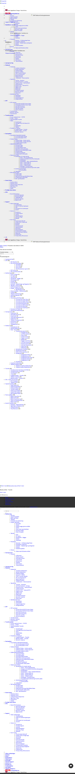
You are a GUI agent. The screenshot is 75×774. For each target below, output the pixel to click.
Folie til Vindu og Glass (21, 352)
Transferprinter (9, 115)
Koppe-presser (18, 53)
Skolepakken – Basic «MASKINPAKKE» (29, 161)
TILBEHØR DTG (18, 197)
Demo (6, 756)
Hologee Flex (24, 332)
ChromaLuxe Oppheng (21, 307)
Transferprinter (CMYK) (17, 371)
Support (7, 201)
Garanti (17, 209)
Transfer (7, 368)
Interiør (17, 44)
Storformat (13, 322)
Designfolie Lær (25, 356)
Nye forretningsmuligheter (21, 232)
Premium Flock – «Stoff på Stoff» (22, 83)
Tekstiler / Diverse (15, 285)
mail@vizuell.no (33, 507)
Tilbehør (12, 19)
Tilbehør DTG (14, 382)
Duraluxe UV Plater (15, 309)
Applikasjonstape (20, 350)
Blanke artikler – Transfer (21, 130)
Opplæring (17, 233)
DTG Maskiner (14, 381)
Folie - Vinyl (13, 329)
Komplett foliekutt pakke (21, 142)
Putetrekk (17, 38)
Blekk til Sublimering (16, 399)
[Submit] (0, 255)
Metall (16, 24)
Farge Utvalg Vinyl (19, 97)
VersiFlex (13, 277)
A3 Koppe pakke (19, 146)
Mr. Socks (17, 34)
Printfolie (18, 361)
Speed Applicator (19, 75)
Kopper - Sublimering (16, 288)
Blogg (6, 497)
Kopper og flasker (14, 21)
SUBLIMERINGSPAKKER (16, 144)
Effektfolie (23, 347)
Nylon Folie (18, 92)
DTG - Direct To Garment (11, 379)
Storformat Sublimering (16, 310)
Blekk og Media (13, 18)
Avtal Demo (18, 228)
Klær (16, 33)
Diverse (12, 46)
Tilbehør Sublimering (16, 293)
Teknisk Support (9, 501)
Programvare (18, 234)
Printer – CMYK (14, 118)
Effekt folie (17, 89)
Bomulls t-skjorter (19, 91)
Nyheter (7, 754)
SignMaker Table (14, 185)
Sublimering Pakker (15, 386)
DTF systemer (13, 102)
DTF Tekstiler (14, 262)
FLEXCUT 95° (24, 336)
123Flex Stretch (18, 84)
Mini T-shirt (3, 492)
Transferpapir (18, 122)
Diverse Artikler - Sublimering (18, 291)
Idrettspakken (23, 170)
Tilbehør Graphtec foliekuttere (23, 365)
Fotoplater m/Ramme (20, 41)
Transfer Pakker (14, 389)
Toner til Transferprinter (17, 400)
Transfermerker (13, 111)
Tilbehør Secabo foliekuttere (23, 367)
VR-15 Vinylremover (20, 74)
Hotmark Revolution (26, 345)
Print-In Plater (14, 274)
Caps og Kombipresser (16, 317)
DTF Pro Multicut (19, 109)
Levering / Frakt (18, 217)
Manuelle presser (15, 314)
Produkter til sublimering (16, 20)
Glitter (16, 26)
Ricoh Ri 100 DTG (19, 196)
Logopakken (18, 171)
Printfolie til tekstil (19, 90)
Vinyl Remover (14, 408)
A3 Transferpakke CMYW (21, 136)
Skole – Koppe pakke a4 (25, 162)
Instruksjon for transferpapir (21, 208)
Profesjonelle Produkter (20, 230)
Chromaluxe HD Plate (16, 298)
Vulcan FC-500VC (19, 71)
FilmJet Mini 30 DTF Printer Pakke (23, 105)
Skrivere (12, 15)
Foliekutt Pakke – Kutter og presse (23, 141)
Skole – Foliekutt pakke (25, 165)
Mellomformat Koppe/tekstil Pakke (23, 150)
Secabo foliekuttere (19, 69)
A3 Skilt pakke (18, 175)
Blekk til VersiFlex (15, 396)
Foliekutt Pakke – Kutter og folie (22, 140)
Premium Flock (25, 343)
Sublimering (8, 14)
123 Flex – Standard (19, 80)
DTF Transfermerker (16, 271)
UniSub (12, 292)
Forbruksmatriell (19, 225)
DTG (6, 192)
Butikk (5, 245)
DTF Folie (18, 266)
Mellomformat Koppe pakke (21, 149)
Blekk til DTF (14, 397)
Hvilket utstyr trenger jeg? (21, 222)
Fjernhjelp (8, 767)
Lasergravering (9, 63)
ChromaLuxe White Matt (22, 304)
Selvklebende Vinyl (14, 94)
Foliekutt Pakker (19, 70)
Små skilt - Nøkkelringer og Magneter (20, 284)
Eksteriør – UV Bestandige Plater (22, 40)
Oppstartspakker (14, 16)
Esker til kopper (18, 30)
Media (11, 120)
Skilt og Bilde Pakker (16, 393)
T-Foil (12, 374)
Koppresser (13, 316)
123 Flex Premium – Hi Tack (21, 81)
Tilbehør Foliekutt (15, 364)
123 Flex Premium (25, 342)
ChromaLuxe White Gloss (22, 302)
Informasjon (18, 60)
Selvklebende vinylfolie (21, 349)
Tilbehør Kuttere (19, 76)
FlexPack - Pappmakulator (17, 404)
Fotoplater (12, 39)
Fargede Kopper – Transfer (21, 129)
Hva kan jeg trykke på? (20, 220)
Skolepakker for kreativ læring (22, 156)
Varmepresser (9, 49)
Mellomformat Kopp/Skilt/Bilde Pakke (24, 176)
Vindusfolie (18, 96)
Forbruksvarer (13, 113)
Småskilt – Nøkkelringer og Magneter (23, 43)
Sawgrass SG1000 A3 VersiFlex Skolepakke (29, 158)
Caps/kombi (18, 56)
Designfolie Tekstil (25, 358)
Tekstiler (12, 31)
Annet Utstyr (8, 180)
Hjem (1, 245)
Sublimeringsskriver (16, 286)
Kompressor (18, 57)
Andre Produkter (9, 403)
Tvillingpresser (14, 324)
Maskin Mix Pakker (15, 392)
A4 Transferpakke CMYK (21, 137)
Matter (16, 36)
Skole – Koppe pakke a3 (25, 163)
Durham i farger (19, 29)
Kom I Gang (13, 219)
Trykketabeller (18, 204)
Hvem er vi (12, 211)
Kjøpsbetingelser (19, 216)
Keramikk (17, 23)
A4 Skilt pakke (18, 173)
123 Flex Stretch (25, 334)
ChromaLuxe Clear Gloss (22, 299)
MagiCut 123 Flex (25, 340)
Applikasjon (18, 95)
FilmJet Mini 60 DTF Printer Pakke (23, 103)
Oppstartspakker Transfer (16, 119)
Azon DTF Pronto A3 (20, 106)
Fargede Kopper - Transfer (17, 375)
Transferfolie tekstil (21, 331)
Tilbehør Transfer (15, 376)
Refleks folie (18, 87)
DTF (6, 100)
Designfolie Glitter (25, 354)
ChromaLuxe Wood (21, 306)
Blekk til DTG (18, 200)
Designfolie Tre (25, 360)
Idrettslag (17, 223)
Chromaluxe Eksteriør (21, 303)
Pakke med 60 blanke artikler (21, 47)
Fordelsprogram (19, 213)
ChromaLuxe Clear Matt (22, 300)
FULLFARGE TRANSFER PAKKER (17, 135)
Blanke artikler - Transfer (17, 378)
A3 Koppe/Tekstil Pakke (20, 147)
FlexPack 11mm (14, 183)
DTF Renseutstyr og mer (22, 268)
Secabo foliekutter (15, 328)
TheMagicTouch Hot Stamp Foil (22, 123)
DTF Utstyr (13, 270)
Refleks (23, 339)
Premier (13, 281)
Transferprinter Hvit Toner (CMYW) (19, 370)
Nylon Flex (24, 346)
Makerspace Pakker (14, 155)
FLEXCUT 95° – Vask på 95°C (21, 85)
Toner (16, 124)
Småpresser (13, 318)
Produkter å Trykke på (15, 128)
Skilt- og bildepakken (20, 178)
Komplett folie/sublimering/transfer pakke (29, 167)
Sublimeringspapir (15, 295)
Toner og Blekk (9, 394)
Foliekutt (7, 65)
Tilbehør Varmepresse (16, 320)
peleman (7, 503)
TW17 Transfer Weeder (20, 73)
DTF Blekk (18, 264)
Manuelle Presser (19, 55)
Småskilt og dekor (19, 45)
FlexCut (23, 335)
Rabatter (17, 218)
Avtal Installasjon (19, 229)
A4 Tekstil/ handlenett (20, 152)
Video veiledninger (14, 203)
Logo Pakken (14, 385)
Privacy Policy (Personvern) (21, 235)
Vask (16, 207)
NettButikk (8, 504)
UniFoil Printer (14, 407)
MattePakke (18, 125)
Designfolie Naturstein (27, 357)
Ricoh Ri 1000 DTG (19, 195)
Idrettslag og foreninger (20, 168)
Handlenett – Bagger (20, 35)
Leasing (17, 214)
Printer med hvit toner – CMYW (17, 117)
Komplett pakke (18, 151)
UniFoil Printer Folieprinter (16, 184)
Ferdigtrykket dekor (10, 190)
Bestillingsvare (19, 289)
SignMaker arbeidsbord (16, 406)
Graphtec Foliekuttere (20, 68)
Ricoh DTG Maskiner (15, 194)
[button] (10, 24)
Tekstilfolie (12, 79)
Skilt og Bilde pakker (14, 172)
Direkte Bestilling (9, 498)
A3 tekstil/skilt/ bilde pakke (21, 153)
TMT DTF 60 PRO (19, 108)
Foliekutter (12, 66)
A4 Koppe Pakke (19, 145)
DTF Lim (18, 267)
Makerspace (8, 759)
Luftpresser (17, 52)
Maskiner (17, 224)
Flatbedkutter (14, 327)
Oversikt (12, 51)
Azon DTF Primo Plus (20, 107)
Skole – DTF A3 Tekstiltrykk (26, 157)
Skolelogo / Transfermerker (26, 166)
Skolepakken (23, 160)
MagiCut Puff (18, 86)
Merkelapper (14, 280)
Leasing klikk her (15, 13)
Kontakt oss (18, 212)
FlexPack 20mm (14, 182)
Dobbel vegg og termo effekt (21, 25)
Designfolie (17, 99)
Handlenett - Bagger (16, 278)
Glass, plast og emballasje (21, 28)
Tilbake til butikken (14, 35)
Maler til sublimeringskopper (21, 206)
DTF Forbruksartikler (16, 263)
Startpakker (8, 133)
